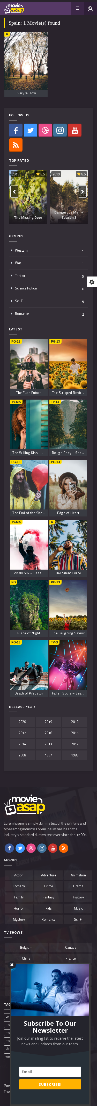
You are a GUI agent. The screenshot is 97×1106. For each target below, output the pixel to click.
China (26, 958)
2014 (22, 744)
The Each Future (29, 392)
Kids (49, 908)
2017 (22, 732)
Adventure (48, 875)
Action (19, 875)
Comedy (19, 886)
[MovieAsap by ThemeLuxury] (14, 8)
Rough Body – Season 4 (71, 452)
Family (19, 897)
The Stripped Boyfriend (70, 392)
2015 (74, 732)
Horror (19, 908)
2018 (74, 721)
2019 (15, 174)
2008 (22, 755)
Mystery (19, 919)
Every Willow (26, 93)
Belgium (26, 947)
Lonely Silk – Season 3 (30, 573)
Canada (70, 947)
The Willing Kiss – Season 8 (34, 452)
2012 (74, 744)
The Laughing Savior (68, 633)
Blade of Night (28, 633)
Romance (22, 313)
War (18, 262)
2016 (48, 732)
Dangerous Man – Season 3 (69, 214)
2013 (48, 744)
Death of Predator (28, 693)
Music (78, 908)
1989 (74, 755)
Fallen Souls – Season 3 (71, 693)
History (78, 897)
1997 (48, 755)
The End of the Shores (30, 512)
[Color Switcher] (92, 281)
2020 (22, 721)
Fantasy (48, 897)
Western (21, 250)
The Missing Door (28, 217)
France (71, 958)
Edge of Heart (68, 512)
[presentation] (14, 192)
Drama (78, 886)
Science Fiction (26, 288)
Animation (78, 875)
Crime (48, 886)
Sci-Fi (19, 300)
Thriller (20, 275)
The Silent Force (68, 573)
